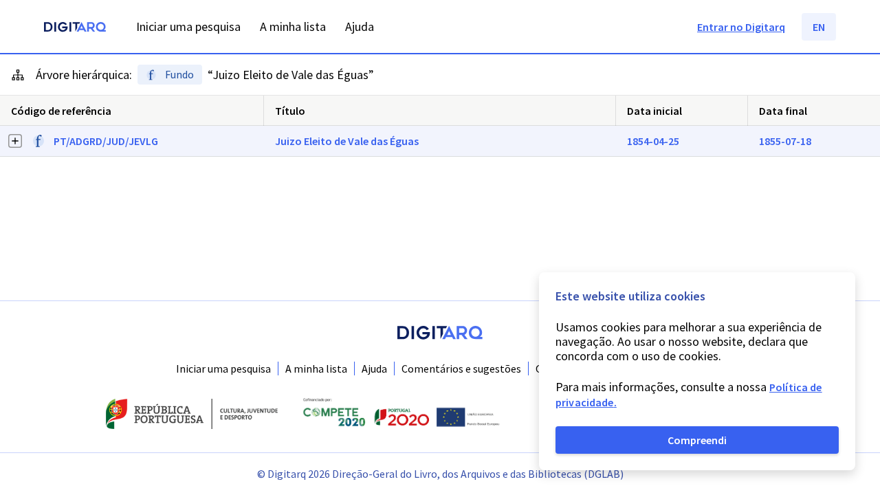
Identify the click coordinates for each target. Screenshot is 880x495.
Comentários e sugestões (461, 368)
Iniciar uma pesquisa (223, 368)
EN (819, 27)
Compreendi (697, 440)
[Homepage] (75, 28)
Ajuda (374, 368)
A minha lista (316, 368)
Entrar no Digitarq (741, 27)
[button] (440, 141)
